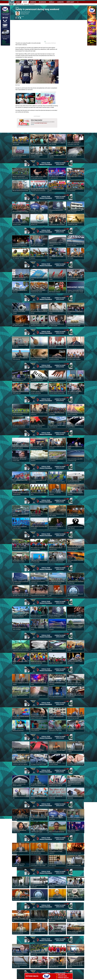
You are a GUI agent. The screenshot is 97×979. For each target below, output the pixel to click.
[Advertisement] (48, 30)
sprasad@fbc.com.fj (24, 14)
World (51, 2)
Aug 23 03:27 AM (20, 4)
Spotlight (70, 2)
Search (33, 4)
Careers (60, 2)
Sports (33, 2)
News (25, 2)
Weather (27, 4)
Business (42, 2)
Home (18, 2)
